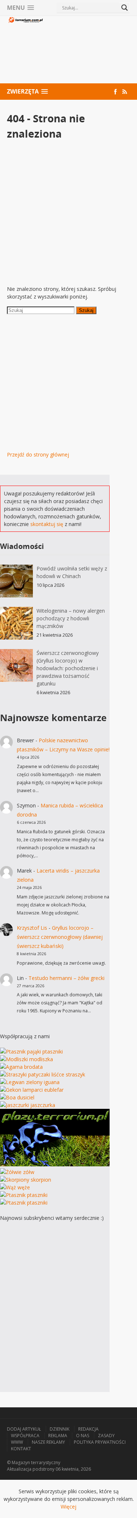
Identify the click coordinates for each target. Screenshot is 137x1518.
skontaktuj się (46, 524)
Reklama (57, 1435)
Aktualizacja (19, 1469)
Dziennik (59, 1429)
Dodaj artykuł (24, 1429)
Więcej (68, 1506)
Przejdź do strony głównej (38, 454)
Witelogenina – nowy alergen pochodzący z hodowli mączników (71, 618)
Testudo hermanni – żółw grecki (66, 978)
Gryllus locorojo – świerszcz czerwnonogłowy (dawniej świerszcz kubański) (60, 936)
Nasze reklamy (48, 1442)
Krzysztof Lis (32, 927)
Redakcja (88, 1429)
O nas (82, 1435)
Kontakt (21, 1449)
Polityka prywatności (100, 1442)
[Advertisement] (87, 50)
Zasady (106, 1435)
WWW (17, 1442)
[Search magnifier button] (124, 8)
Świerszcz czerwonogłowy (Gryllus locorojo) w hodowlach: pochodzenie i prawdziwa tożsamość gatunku (68, 668)
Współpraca (25, 1435)
